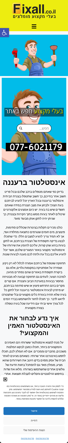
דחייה (34, 420)
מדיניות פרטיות (42, 438)
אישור (34, 411)
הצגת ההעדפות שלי (34, 430)
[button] (4, 32)
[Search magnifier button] (20, 128)
